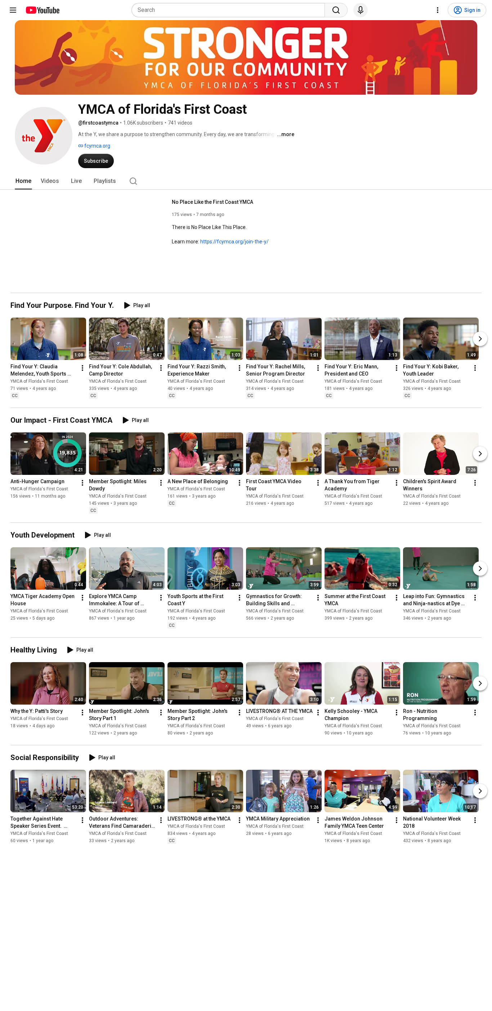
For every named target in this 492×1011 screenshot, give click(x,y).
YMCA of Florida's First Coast (39, 381)
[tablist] (246, 181)
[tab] (23, 181)
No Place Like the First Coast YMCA (212, 202)
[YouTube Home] (42, 10)
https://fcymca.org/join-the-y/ (234, 241)
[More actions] (82, 368)
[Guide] (13, 10)
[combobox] (230, 10)
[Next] (480, 339)
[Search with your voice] (360, 10)
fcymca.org (96, 146)
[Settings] (437, 10)
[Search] (336, 10)
